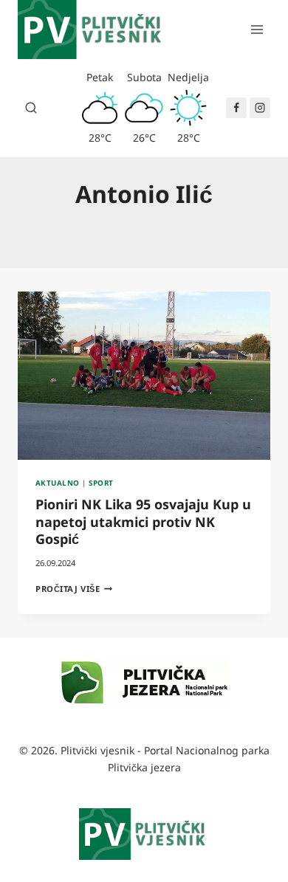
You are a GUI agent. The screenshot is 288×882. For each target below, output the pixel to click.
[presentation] (144, 376)
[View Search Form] (31, 107)
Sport (101, 483)
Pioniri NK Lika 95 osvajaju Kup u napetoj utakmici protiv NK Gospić (143, 521)
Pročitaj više (73, 588)
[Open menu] (256, 29)
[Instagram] (260, 107)
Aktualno (57, 483)
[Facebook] (236, 107)
